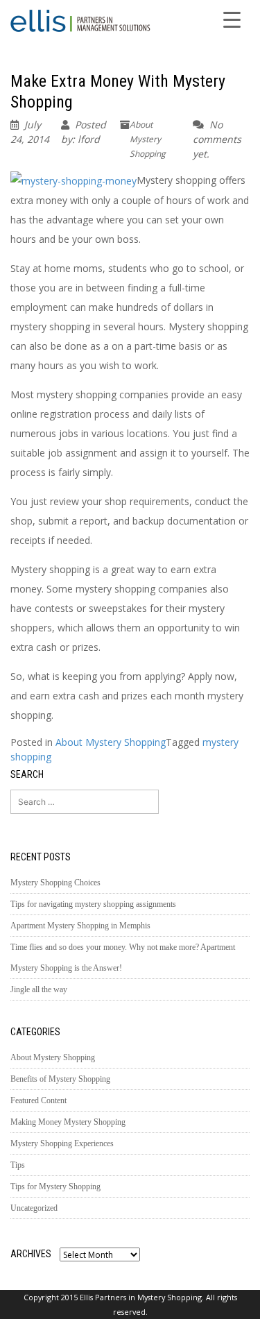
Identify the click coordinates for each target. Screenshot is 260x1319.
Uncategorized (34, 1208)
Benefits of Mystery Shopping (60, 1079)
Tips (17, 1165)
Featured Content (38, 1100)
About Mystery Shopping (148, 139)
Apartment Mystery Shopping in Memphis (80, 925)
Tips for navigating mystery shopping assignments (93, 904)
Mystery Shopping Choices (55, 882)
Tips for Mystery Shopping (55, 1186)
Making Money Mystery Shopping (67, 1122)
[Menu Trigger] (231, 19)
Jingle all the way (38, 989)
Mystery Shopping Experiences (62, 1143)
